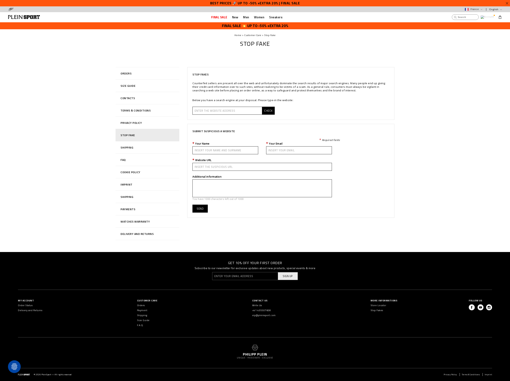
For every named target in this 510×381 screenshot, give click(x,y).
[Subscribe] (236, 244)
